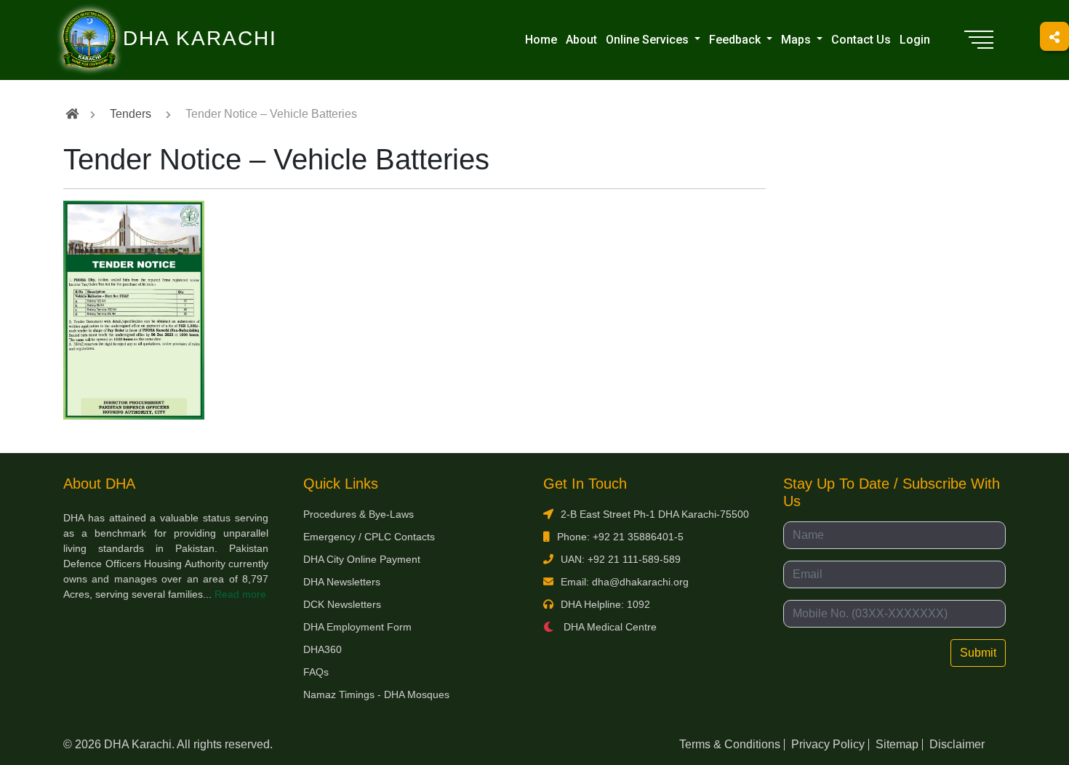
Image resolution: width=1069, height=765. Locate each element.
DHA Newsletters (341, 582)
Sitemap (897, 744)
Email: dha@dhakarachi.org (625, 582)
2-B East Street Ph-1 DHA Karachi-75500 (655, 514)
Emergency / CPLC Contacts (369, 536)
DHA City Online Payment (361, 559)
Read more (240, 594)
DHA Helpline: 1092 (605, 604)
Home (541, 40)
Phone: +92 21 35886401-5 (620, 536)
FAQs (316, 672)
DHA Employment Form (357, 627)
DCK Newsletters (342, 604)
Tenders (130, 114)
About (581, 40)
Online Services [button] (649, 40)
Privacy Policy (828, 744)
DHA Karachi (140, 19)
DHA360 (322, 649)
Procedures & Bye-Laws (358, 514)
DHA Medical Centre (609, 627)
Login (915, 40)
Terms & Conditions (729, 744)
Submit (978, 652)
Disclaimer (957, 744)
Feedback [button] (736, 40)
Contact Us (861, 40)
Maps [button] (797, 40)
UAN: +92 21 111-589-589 (621, 559)
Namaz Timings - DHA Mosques (376, 694)
